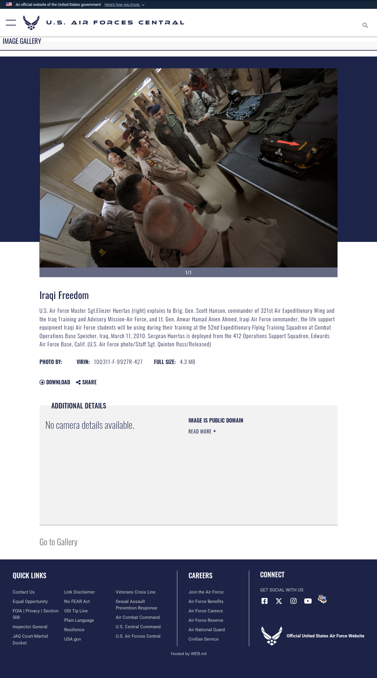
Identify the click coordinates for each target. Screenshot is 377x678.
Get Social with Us (281, 590)
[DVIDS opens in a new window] (322, 599)
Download (57, 382)
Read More (200, 431)
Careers (200, 575)
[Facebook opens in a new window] (264, 600)
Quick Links (29, 575)
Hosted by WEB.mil (188, 653)
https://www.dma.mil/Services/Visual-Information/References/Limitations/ (241, 481)
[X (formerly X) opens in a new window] (279, 600)
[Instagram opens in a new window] (293, 600)
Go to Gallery (58, 541)
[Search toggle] (366, 22)
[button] (125, 5)
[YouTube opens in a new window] (307, 600)
